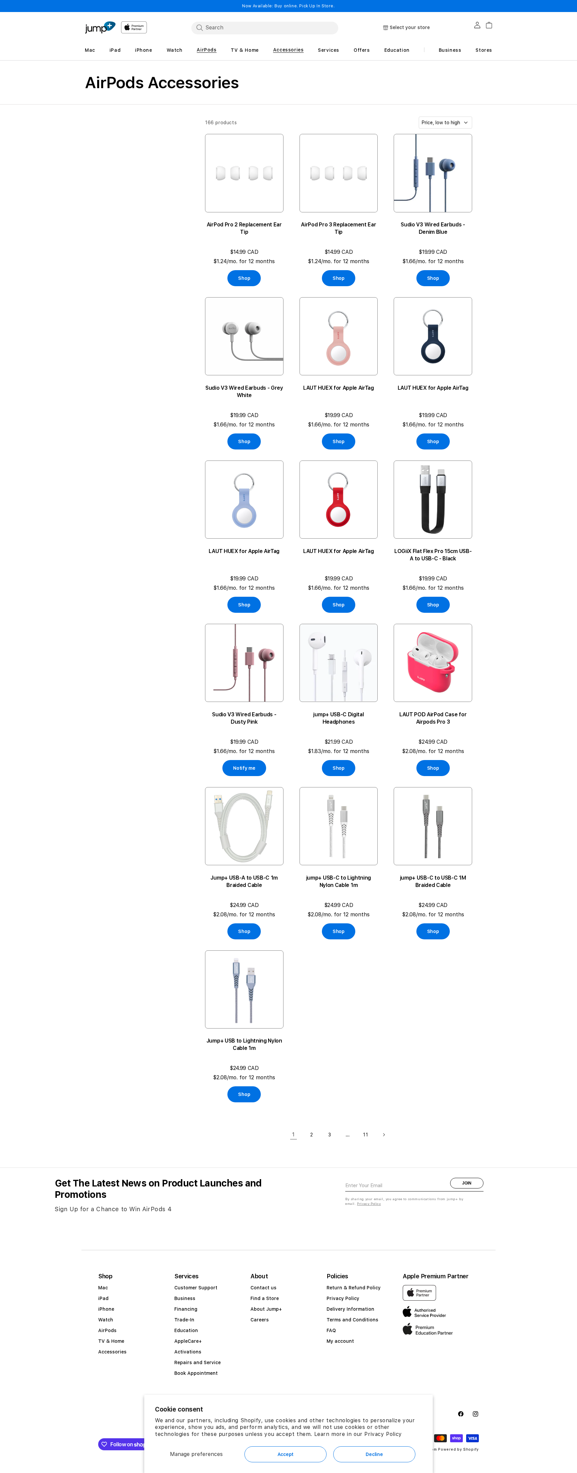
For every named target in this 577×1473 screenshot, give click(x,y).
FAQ (331, 1330)
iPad (103, 1298)
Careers (259, 1319)
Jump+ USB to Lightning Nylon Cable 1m (244, 1044)
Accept (285, 1454)
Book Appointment (196, 1373)
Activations (187, 1351)
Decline (374, 1454)
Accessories (112, 1351)
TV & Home (111, 1341)
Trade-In (184, 1319)
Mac (103, 1287)
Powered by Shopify (458, 1449)
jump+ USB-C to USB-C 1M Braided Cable (433, 881)
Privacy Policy (383, 1434)
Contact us (263, 1287)
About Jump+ (266, 1309)
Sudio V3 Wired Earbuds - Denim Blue (433, 228)
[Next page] (383, 1134)
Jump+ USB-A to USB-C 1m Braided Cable (244, 881)
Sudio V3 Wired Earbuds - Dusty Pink (244, 718)
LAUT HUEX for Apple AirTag (338, 388)
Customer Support (195, 1287)
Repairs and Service (197, 1362)
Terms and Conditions (352, 1319)
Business (184, 1298)
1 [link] (293, 1134)
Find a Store (264, 1298)
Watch (105, 1319)
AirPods (107, 1330)
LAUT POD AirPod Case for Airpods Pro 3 (432, 718)
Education (186, 1330)
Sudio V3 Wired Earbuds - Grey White (244, 391)
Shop (244, 278)
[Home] (100, 27)
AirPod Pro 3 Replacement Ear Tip (338, 228)
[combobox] (264, 28)
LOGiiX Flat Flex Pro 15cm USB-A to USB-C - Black (432, 555)
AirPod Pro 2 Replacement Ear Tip (244, 228)
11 (365, 1134)
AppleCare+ (188, 1341)
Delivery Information (350, 1309)
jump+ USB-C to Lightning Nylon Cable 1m (338, 881)
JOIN (466, 1183)
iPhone (106, 1309)
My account (340, 1341)
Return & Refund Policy (354, 1287)
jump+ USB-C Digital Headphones (338, 718)
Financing (185, 1309)
